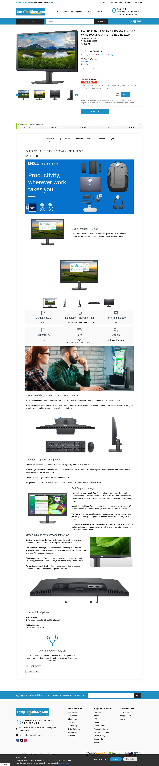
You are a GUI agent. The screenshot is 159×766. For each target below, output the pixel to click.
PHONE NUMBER (88, 385)
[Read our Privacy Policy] (114, 400)
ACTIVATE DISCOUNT (99, 406)
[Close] (117, 357)
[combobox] (87, 390)
